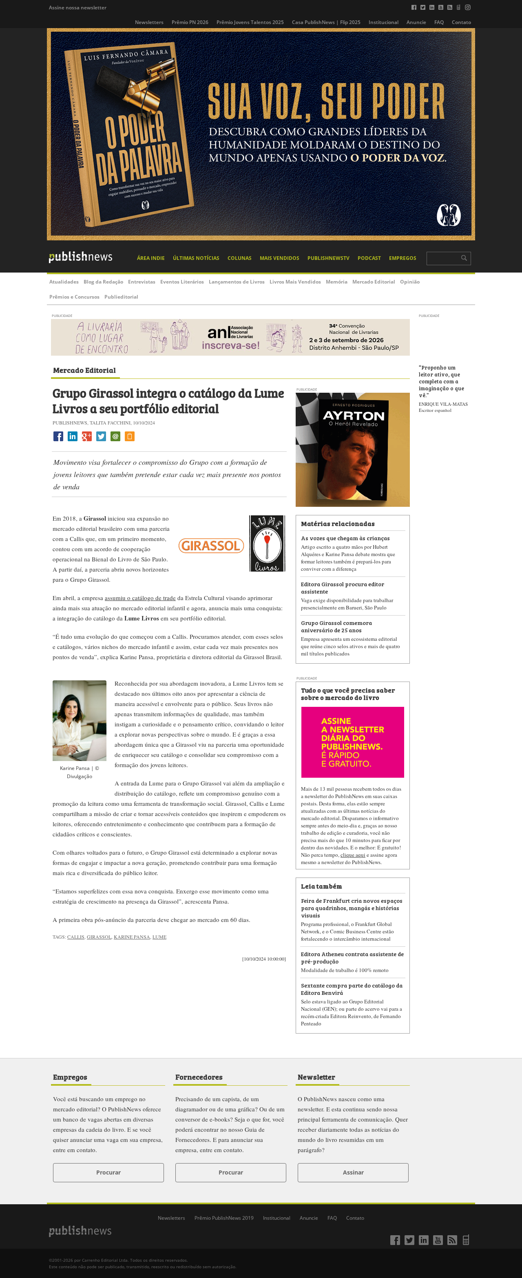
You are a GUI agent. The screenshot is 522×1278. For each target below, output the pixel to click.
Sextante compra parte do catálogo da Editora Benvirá (352, 988)
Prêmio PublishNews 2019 (224, 1217)
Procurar (108, 1172)
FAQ (439, 22)
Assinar (353, 1172)
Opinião (410, 281)
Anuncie (416, 22)
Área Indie (151, 258)
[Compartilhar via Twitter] (101, 441)
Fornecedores (199, 1076)
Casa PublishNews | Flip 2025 (326, 22)
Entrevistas (141, 281)
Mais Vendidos (279, 258)
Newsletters (149, 22)
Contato (461, 22)
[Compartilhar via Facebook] (58, 441)
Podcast (369, 258)
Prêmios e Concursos (74, 296)
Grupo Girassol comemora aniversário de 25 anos (336, 626)
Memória (336, 281)
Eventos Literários (182, 281)
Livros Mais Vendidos (295, 281)
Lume (159, 936)
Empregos (402, 258)
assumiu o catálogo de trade (140, 598)
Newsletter (316, 1076)
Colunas (240, 258)
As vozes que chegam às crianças (345, 537)
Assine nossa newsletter (77, 7)
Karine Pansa (132, 936)
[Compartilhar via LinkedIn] (72, 441)
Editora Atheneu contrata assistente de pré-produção (352, 957)
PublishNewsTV (328, 258)
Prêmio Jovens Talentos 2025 (250, 22)
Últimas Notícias (196, 258)
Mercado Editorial (373, 281)
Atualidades (64, 281)
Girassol (99, 936)
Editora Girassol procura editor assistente (342, 587)
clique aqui (353, 854)
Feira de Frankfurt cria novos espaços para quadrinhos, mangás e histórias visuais (352, 907)
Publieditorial (121, 296)
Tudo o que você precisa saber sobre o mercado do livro (348, 693)
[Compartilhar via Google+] (86, 441)
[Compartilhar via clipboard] (129, 441)
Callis (75, 936)
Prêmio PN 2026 (190, 22)
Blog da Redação (103, 281)
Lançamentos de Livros (237, 281)
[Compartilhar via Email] (115, 441)
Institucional (383, 22)
